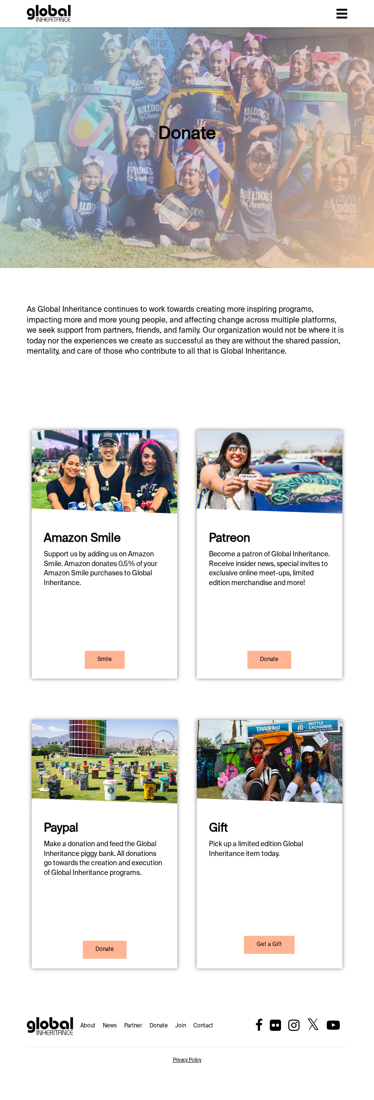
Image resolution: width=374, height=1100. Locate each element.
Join (180, 1026)
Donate (159, 1026)
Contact (203, 1026)
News (110, 1026)
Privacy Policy (187, 1060)
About (87, 1026)
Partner (133, 1026)
